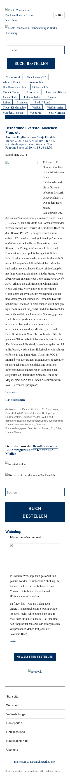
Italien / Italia (10, 97)
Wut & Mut (35, 112)
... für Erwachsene (48, 409)
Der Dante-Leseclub (14, 87)
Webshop (12, 705)
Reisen (7, 102)
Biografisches (35, 82)
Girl (52, 428)
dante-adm (10, 409)
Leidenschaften (32, 97)
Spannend (22, 102)
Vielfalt (36, 107)
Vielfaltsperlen (55, 107)
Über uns (12, 749)
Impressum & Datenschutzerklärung (34, 761)
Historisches (32, 92)
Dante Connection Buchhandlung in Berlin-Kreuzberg (31, 771)
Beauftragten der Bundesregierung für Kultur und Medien (31, 449)
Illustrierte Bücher (56, 92)
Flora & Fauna (11, 92)
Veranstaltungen (16, 714)
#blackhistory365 (36, 77)
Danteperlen (48, 413)
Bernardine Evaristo (15, 420)
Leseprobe (11, 392)
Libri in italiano (15, 732)
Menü (59, 15)
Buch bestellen (31, 63)
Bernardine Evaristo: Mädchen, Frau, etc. (31, 130)
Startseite (12, 696)
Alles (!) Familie (12, 82)
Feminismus (34, 428)
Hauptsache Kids (17, 741)
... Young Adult (11, 77)
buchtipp (29, 424)
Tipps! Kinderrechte (14, 107)
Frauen (45, 428)
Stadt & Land (42, 102)
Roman (9, 432)
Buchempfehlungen (37, 420)
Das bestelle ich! (15, 399)
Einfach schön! (40, 87)
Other (58, 428)
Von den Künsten (13, 112)
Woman (18, 432)
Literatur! (53, 97)
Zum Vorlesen (57, 112)
